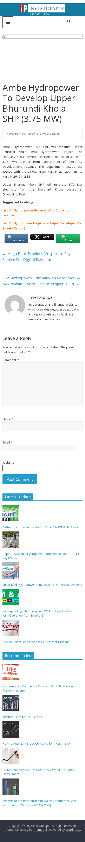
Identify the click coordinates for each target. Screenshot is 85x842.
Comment (10, 360)
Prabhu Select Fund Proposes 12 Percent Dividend (36, 642)
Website (8, 462)
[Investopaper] (42, 5)
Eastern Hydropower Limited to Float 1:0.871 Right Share (40, 527)
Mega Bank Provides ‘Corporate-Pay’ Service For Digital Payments (36, 256)
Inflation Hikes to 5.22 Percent (22, 717)
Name (7, 419)
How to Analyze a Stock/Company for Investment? (36, 743)
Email (7, 442)
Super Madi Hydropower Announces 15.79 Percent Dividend (42, 585)
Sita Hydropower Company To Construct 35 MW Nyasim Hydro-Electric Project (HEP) (41, 280)
